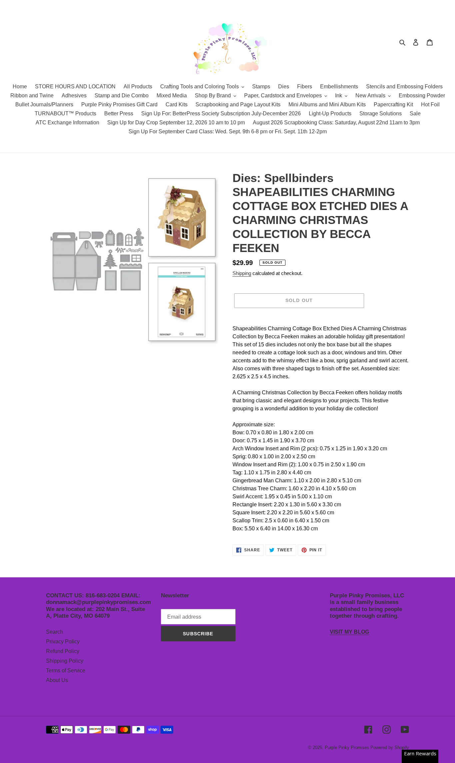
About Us (57, 680)
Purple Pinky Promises (347, 747)
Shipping (241, 273)
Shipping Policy (64, 661)
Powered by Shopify (389, 747)
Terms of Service (65, 670)
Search (54, 632)
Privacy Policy (63, 641)
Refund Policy (62, 651)
